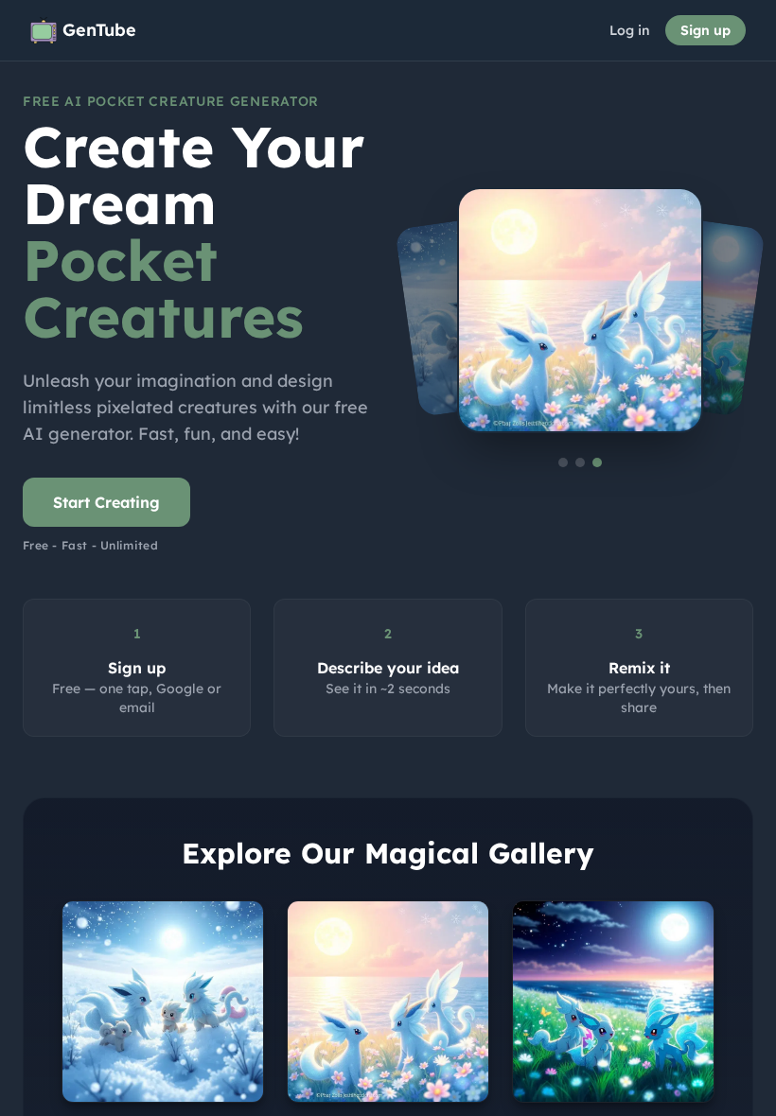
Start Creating (106, 502)
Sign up (705, 30)
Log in (629, 30)
